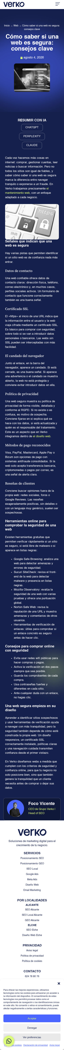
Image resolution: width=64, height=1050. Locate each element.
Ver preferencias (32, 1037)
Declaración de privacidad (35, 1045)
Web (15, 26)
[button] (59, 983)
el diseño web (41, 436)
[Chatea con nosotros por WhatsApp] (8, 1041)
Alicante (32, 905)
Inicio (7, 26)
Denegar (32, 1027)
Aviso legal (54, 1045)
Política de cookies (13, 1045)
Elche (32, 925)
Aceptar (32, 1018)
